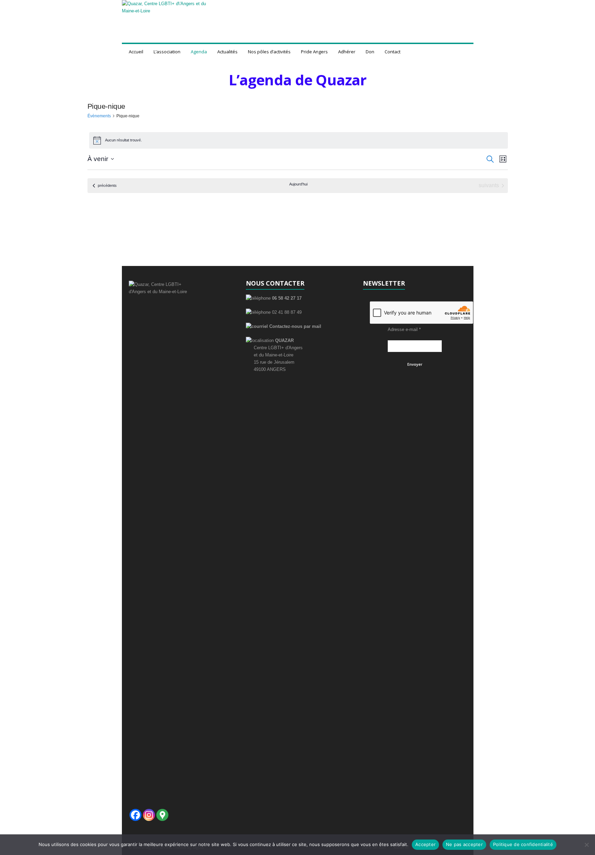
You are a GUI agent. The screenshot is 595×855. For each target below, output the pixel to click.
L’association (167, 52)
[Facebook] (135, 815)
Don (370, 52)
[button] (463, 51)
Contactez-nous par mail (294, 326)
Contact (392, 52)
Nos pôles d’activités (269, 52)
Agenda (199, 52)
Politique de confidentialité (523, 844)
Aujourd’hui (298, 184)
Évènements (99, 116)
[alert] (298, 140)
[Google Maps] (162, 815)
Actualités (227, 52)
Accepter (425, 844)
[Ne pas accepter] (586, 844)
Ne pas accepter (464, 844)
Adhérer (346, 52)
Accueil (136, 52)
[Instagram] (149, 815)
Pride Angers (314, 52)
